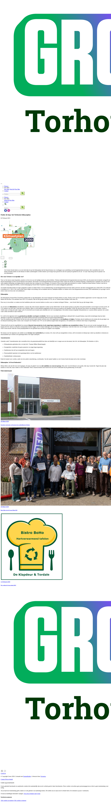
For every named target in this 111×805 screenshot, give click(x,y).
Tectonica (43, 776)
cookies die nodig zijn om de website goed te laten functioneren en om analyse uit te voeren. (38, 802)
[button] (5, 205)
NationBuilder (27, 776)
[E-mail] (5, 267)
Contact (6, 191)
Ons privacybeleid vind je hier (32, 793)
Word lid (12, 189)
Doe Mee (6, 189)
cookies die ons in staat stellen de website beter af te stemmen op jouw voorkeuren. (31, 804)
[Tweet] (5, 265)
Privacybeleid (9, 779)
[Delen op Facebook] (5, 262)
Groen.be (3, 773)
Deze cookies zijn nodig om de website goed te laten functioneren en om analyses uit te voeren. (36, 800)
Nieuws (6, 186)
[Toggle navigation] (1, 183)
